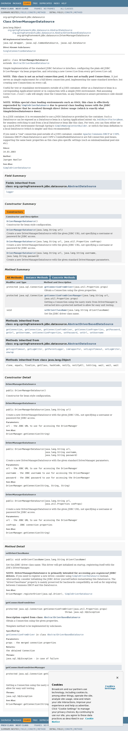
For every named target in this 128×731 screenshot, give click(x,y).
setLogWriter (112, 349)
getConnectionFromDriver (58, 287)
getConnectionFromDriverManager (63, 295)
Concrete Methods (63, 277)
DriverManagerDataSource (21, 221)
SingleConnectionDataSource (19, 51)
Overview (6, 3)
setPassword (70, 332)
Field (23, 12)
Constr (32, 12)
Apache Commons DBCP (96, 134)
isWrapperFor (73, 349)
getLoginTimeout (15, 349)
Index (57, 3)
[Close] (117, 677)
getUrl (10, 332)
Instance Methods (37, 277)
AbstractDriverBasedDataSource (31, 63)
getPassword (113, 329)
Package (17, 3)
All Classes (67, 9)
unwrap (10, 352)
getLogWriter (34, 349)
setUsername (96, 332)
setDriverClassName (55, 310)
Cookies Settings (110, 687)
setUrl (83, 332)
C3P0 (116, 134)
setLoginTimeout (93, 349)
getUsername (23, 332)
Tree (35, 3)
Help (64, 3)
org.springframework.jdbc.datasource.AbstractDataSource (40, 30)
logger (10, 192)
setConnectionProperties (46, 332)
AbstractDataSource (82, 186)
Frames (38, 9)
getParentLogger (54, 349)
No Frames (49, 9)
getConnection (14, 329)
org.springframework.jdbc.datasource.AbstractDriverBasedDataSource (51, 33)
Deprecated (45, 3)
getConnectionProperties (89, 329)
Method (41, 12)
